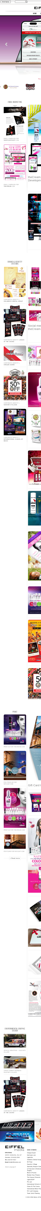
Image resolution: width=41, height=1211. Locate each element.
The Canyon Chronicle (33, 1177)
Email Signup (5, 1)
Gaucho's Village (32, 1164)
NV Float (29, 1162)
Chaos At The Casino (33, 1186)
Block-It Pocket (31, 1172)
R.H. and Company (32, 1191)
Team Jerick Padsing (33, 1193)
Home (35, 13)
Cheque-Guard (31, 1153)
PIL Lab (29, 1182)
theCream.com (31, 1155)
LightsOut (30, 1157)
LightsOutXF (31, 1179)
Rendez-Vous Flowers (33, 1175)
